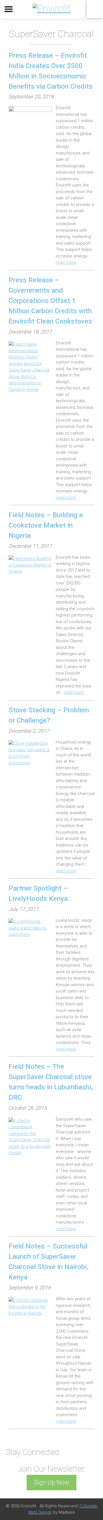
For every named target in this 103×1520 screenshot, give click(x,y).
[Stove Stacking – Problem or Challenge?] (30, 753)
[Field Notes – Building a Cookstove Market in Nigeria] (30, 565)
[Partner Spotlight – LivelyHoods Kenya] (30, 928)
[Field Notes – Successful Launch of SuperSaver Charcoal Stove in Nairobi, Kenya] (30, 1307)
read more (66, 262)
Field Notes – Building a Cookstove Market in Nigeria (46, 525)
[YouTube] (68, 1451)
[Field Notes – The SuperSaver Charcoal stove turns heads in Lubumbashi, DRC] (30, 1136)
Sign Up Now (51, 1482)
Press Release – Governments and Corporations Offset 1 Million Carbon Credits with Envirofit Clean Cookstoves (50, 300)
